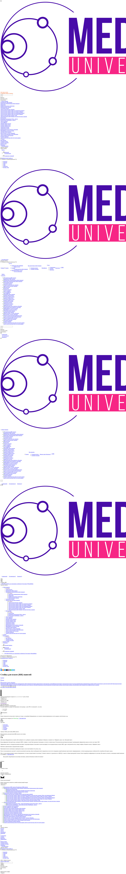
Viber (4, 163)
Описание (5, 724)
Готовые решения (83, 683)
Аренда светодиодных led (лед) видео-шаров (69, 683)
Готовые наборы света (60, 684)
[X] (7, 670)
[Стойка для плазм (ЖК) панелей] (8, 687)
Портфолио (3, 832)
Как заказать (8, 638)
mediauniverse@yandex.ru (7, 158)
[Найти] (2, 96)
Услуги (2, 830)
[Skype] (12, 670)
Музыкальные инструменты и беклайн (29, 684)
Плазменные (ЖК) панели (6, 683)
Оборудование (9, 589)
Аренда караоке (95, 684)
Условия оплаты (4, 842)
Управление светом (42, 684)
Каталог (2, 828)
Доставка (5, 728)
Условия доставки (5, 844)
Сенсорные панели (35, 683)
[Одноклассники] (3, 670)
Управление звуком (50, 684)
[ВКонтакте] (1, 670)
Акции (2, 829)
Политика (3, 845)
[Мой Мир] (5, 670)
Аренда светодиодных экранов (15, 602)
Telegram (5, 162)
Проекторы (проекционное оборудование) (17, 594)
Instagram (5, 161)
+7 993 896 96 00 (4, 146)
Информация (3, 839)
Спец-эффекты (88, 684)
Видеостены (11, 613)
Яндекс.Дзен (6, 167)
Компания (3, 833)
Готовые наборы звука (70, 684)
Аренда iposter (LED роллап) (93, 683)
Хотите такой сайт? (5, 861)
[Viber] (8, 670)
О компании (3, 835)
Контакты (3, 838)
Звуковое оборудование (80, 684)
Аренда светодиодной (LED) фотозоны (108, 683)
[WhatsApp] (10, 670)
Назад (8, 588)
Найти (2, 864)
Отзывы (5, 729)
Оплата (4, 727)
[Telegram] (14, 670)
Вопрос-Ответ (4, 841)
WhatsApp (5, 166)
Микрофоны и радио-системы (13, 684)
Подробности (4, 703)
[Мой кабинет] (1, 482)
